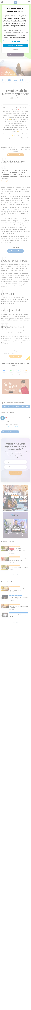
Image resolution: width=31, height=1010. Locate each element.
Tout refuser (15, 49)
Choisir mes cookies (15, 41)
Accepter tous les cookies (15, 45)
